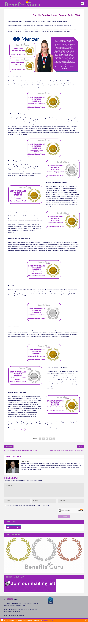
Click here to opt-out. (48, 620)
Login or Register (15, 527)
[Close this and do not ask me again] (86, 620)
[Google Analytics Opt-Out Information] (2, 620)
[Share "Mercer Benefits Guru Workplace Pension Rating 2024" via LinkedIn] (47, 439)
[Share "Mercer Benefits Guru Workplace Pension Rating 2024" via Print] (54, 439)
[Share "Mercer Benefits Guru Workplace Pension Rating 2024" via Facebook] (40, 439)
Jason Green (25, 461)
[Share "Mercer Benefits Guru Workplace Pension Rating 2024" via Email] (50, 439)
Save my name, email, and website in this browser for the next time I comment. (27, 505)
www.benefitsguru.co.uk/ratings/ (17, 430)
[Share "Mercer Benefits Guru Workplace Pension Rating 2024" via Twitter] (43, 439)
